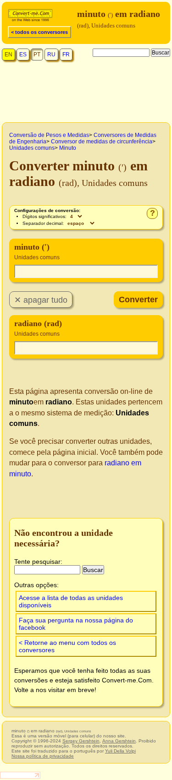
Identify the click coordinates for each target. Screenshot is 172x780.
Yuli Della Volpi (120, 750)
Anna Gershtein (119, 740)
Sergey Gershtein (81, 740)
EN (8, 54)
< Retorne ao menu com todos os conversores (67, 646)
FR (66, 54)
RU (51, 54)
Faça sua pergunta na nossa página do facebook (76, 623)
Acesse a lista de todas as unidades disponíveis (71, 601)
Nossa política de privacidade (42, 755)
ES (23, 54)
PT (36, 54)
